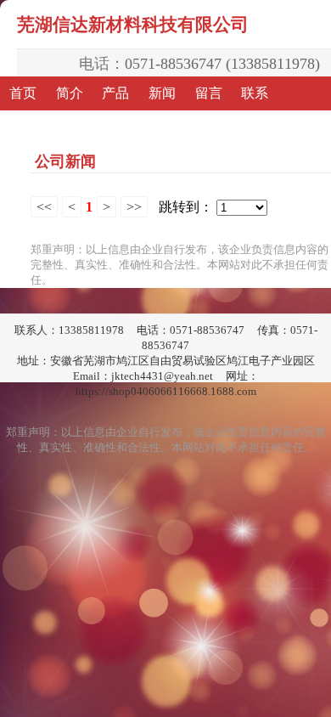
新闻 (162, 93)
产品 (115, 93)
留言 (208, 93)
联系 (254, 93)
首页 (22, 93)
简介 (69, 93)
